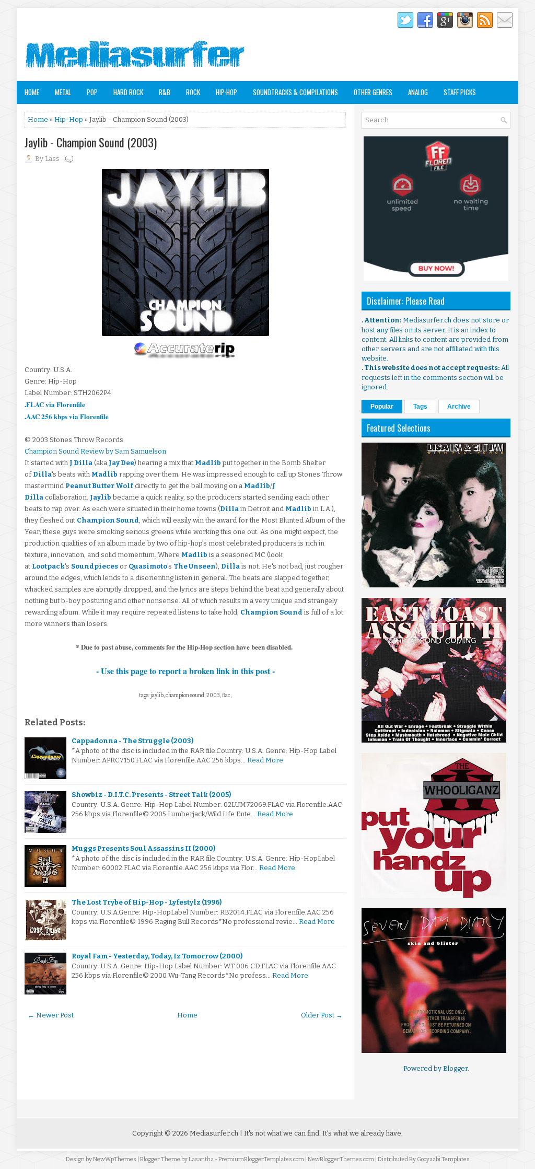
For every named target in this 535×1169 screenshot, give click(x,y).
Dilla (42, 474)
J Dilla (80, 463)
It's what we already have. (362, 1133)
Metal (63, 92)
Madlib (208, 463)
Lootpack (48, 566)
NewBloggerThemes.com (341, 1159)
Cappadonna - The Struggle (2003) (132, 741)
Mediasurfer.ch (214, 1133)
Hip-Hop (226, 92)
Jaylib (100, 497)
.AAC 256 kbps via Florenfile (67, 416)
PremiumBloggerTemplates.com (261, 1159)
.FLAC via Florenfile (55, 404)
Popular (381, 406)
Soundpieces (94, 566)
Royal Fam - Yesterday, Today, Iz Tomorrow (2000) (157, 956)
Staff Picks (460, 92)
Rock (193, 92)
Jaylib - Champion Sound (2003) (91, 142)
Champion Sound (108, 520)
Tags (420, 406)
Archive (459, 406)
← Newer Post (51, 1015)
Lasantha (201, 1159)
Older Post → (322, 1015)
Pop (92, 92)
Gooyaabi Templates (443, 1159)
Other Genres (373, 92)
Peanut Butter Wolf (99, 486)
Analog (418, 92)
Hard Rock (128, 92)
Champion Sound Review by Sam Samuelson (95, 451)
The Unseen (194, 566)
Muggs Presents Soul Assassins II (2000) (143, 848)
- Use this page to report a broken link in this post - (185, 671)
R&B (164, 92)
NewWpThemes (114, 1159)
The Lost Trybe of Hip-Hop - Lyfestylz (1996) (147, 902)
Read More (265, 760)
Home (32, 92)
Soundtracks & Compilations (295, 92)
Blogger (455, 1068)
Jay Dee (121, 463)
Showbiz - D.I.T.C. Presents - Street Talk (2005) (151, 794)
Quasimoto (148, 566)
